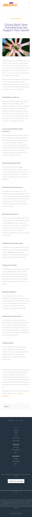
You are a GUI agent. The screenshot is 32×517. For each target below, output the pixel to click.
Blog (12, 18)
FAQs (16, 435)
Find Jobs (16, 459)
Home (16, 428)
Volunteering (17, 18)
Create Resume (16, 461)
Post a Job (16, 447)
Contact (16, 433)
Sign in (16, 452)
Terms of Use (16, 438)
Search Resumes (16, 449)
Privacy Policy (16, 440)
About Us (16, 430)
